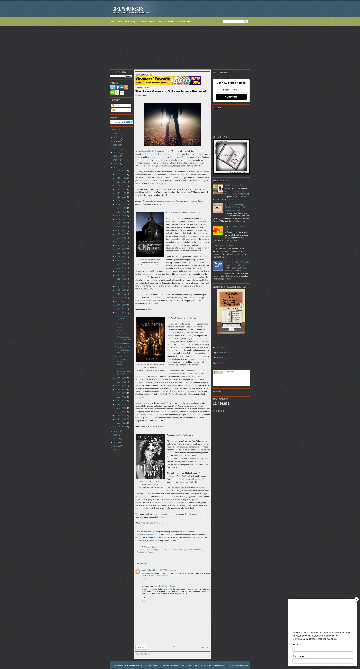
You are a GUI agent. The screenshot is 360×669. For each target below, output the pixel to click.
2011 (115, 450)
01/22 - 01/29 (121, 415)
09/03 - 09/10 (121, 234)
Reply (144, 579)
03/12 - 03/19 (121, 389)
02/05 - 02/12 (121, 408)
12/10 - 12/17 (121, 182)
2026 (115, 134)
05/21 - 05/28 (121, 290)
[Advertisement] (180, 48)
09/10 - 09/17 (121, 231)
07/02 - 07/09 (121, 268)
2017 (115, 167)
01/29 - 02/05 (121, 412)
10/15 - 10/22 (121, 212)
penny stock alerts (241, 665)
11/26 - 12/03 (121, 189)
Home (113, 21)
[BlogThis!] (148, 546)
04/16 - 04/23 (121, 309)
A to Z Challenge (152, 550)
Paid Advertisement (184, 21)
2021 (115, 152)
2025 (115, 138)
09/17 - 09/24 (121, 227)
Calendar (160, 21)
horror (161, 550)
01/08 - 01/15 (121, 423)
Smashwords (224, 352)
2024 (115, 141)
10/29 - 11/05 (121, 204)
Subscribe (231, 96)
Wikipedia (150, 151)
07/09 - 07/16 (121, 264)
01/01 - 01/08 (121, 427)
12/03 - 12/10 (121, 186)
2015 (115, 435)
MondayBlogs (199, 550)
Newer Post (141, 647)
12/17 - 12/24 (121, 178)
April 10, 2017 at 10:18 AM (164, 586)
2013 (115, 442)
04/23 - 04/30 (121, 305)
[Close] (356, 599)
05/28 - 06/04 (121, 286)
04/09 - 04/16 (121, 313)
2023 (115, 145)
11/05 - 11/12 (121, 201)
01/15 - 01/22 (121, 419)
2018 (115, 164)
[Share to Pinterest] (156, 546)
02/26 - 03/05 (121, 397)
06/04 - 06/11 (121, 283)
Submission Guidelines (146, 21)
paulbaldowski (148, 570)
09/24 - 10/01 (121, 223)
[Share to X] (150, 546)
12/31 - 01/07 (121, 171)
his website (204, 172)
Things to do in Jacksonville (196, 665)
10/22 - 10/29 (121, 208)
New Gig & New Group (223, 246)
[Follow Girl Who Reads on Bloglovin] (122, 123)
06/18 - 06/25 (121, 275)
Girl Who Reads (128, 8)
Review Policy (130, 21)
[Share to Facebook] (153, 546)
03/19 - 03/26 (121, 386)
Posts (116, 105)
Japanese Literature (123, 344)
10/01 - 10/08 (121, 219)
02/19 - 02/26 (121, 401)
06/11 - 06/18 (121, 279)
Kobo (221, 358)
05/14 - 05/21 (121, 294)
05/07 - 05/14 (121, 298)
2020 (115, 156)
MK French (189, 550)
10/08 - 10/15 (121, 216)
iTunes (221, 363)
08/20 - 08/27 (121, 242)
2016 (115, 431)
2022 (115, 149)
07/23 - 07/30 (121, 257)
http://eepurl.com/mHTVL (145, 535)
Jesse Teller (168, 550)
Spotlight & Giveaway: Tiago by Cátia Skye (123, 371)
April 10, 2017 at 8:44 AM (166, 570)
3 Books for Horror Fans (234, 185)
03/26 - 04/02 (121, 382)
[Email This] (145, 546)
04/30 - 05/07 (121, 301)
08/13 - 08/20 (121, 245)
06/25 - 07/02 (121, 271)
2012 (115, 446)
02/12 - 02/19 (121, 404)
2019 (115, 160)
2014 (115, 439)
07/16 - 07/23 (121, 260)
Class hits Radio (170, 665)
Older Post (204, 647)
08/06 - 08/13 (121, 249)
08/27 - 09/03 (121, 238)
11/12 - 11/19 (121, 197)
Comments (118, 110)
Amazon (222, 347)
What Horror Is (174, 177)
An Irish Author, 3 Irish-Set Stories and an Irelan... (122, 350)
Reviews (151, 552)
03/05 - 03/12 (121, 393)
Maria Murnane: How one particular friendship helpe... (121, 321)
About (120, 21)
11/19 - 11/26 (121, 193)
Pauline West (142, 552)
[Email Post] (142, 546)
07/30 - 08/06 (121, 253)
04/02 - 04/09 (121, 378)
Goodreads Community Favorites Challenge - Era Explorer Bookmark (235, 207)
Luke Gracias (179, 550)
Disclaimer (170, 21)
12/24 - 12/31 (121, 175)
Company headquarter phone (218, 665)
